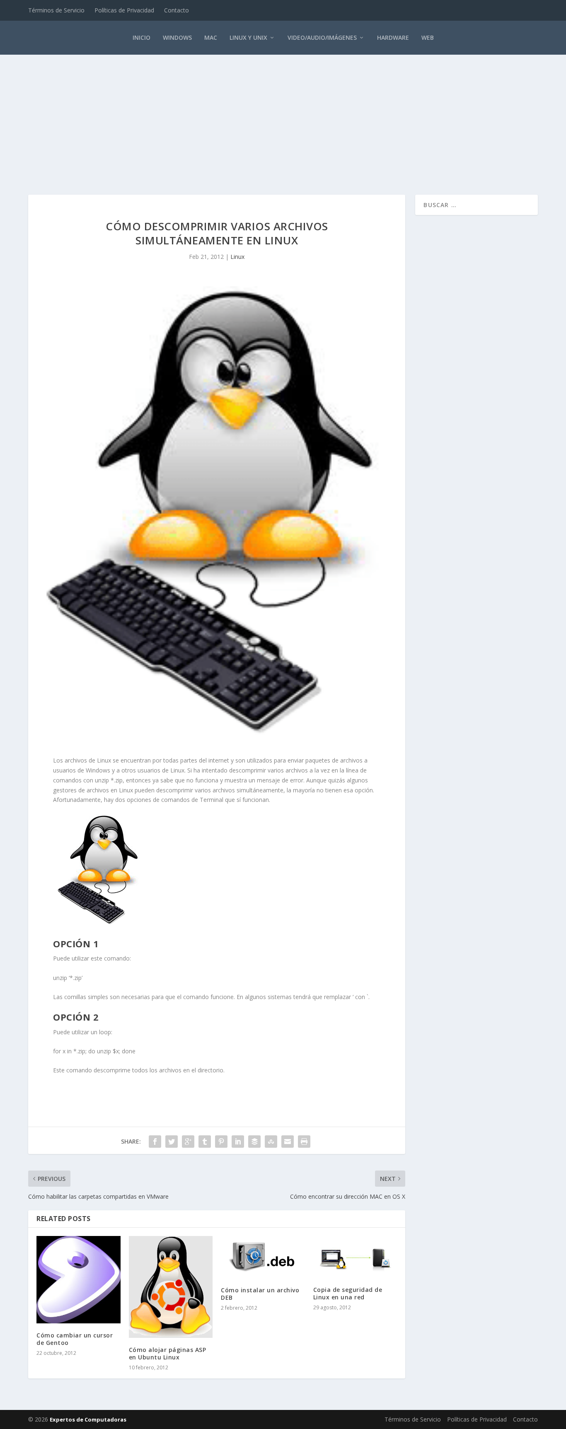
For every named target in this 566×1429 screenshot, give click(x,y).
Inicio (141, 37)
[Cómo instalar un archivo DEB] (263, 1257)
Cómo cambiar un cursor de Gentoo (74, 1339)
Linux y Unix (248, 37)
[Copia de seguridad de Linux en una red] (355, 1257)
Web (427, 37)
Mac (210, 37)
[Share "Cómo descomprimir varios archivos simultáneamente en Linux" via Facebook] (155, 1141)
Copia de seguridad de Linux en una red (347, 1293)
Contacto (176, 10)
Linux (237, 257)
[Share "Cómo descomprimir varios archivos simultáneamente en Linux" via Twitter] (171, 1141)
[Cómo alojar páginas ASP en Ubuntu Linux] (171, 1287)
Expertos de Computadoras (88, 1419)
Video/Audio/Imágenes (322, 37)
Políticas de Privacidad (124, 10)
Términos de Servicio (56, 10)
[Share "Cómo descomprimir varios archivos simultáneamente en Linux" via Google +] (188, 1141)
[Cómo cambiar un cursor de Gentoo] (78, 1280)
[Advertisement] (283, 116)
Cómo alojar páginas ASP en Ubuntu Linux (167, 1353)
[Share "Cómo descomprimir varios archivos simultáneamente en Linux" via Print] (304, 1141)
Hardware (393, 37)
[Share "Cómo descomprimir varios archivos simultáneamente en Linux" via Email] (287, 1141)
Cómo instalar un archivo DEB (260, 1293)
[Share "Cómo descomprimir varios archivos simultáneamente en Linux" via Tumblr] (204, 1141)
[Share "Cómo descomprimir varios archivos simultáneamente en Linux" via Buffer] (254, 1141)
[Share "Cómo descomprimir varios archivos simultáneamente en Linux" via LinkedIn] (238, 1141)
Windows (177, 37)
